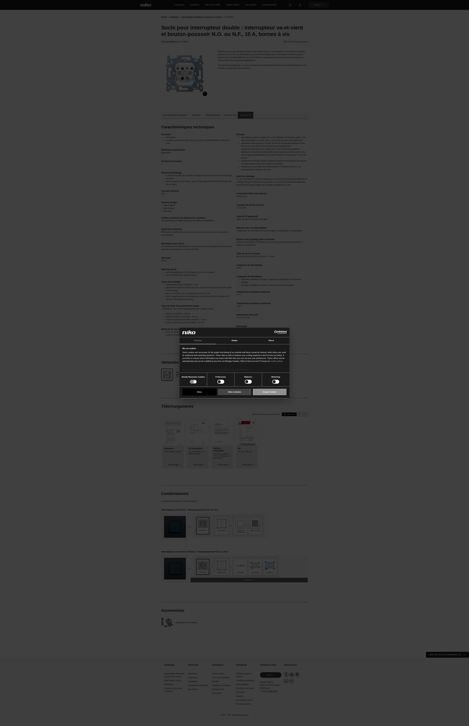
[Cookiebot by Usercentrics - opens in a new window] (276, 332)
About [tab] (271, 340)
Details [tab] (235, 340)
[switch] (220, 382)
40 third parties (201, 370)
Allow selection (234, 392)
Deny (199, 392)
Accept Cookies (269, 392)
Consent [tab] (198, 340)
